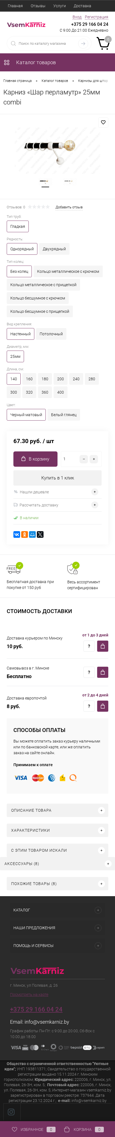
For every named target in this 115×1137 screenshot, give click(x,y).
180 (45, 379)
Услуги (59, 6)
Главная (15, 6)
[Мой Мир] (32, 534)
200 (60, 379)
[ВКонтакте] (16, 534)
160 (29, 379)
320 (29, 392)
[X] (40, 534)
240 (76, 379)
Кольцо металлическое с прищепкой (43, 285)
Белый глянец (63, 415)
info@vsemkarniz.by (47, 1022)
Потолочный (51, 334)
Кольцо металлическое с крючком (68, 271)
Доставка (82, 6)
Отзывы (38, 6)
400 (60, 392)
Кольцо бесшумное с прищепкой (39, 311)
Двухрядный (54, 249)
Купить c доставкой (102, 646)
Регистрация (96, 17)
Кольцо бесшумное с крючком (37, 298)
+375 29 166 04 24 (89, 24)
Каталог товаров (35, 62)
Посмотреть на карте (29, 994)
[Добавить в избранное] (103, 123)
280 (91, 379)
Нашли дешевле (34, 492)
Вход (77, 17)
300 (13, 392)
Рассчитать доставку (39, 505)
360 (45, 392)
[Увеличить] (57, 151)
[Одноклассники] (24, 534)
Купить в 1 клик (57, 478)
